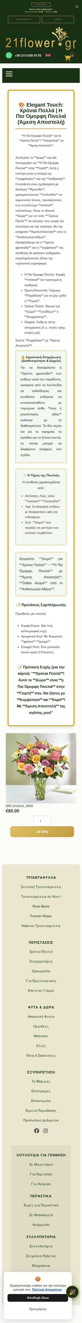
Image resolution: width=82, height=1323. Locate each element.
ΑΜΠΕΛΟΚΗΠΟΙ (24, 19)
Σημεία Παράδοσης (41, 1110)
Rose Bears (41, 906)
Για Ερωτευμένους (41, 980)
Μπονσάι (41, 1036)
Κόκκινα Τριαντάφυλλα (41, 925)
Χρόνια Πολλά (41, 951)
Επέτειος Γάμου (41, 990)
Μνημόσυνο (41, 1265)
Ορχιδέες (41, 1026)
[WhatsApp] (9, 55)
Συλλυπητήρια (41, 1246)
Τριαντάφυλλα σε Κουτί (41, 896)
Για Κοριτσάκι (41, 1174)
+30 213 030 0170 (28, 55)
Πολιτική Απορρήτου (47, 1289)
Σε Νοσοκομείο (41, 1215)
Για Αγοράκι (41, 1183)
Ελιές (41, 1045)
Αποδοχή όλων (38, 1297)
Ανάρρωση (41, 1224)
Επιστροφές (41, 1091)
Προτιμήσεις (38, 1309)
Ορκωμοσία (41, 971)
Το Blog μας (41, 1081)
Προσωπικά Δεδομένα (41, 1120)
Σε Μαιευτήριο (41, 1164)
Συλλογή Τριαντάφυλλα (41, 886)
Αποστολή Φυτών (41, 1016)
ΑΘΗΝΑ (58, 19)
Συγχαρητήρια (41, 961)
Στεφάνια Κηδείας (41, 1255)
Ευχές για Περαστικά (41, 1205)
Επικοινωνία (41, 1100)
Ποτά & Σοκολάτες (41, 1055)
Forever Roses (41, 916)
